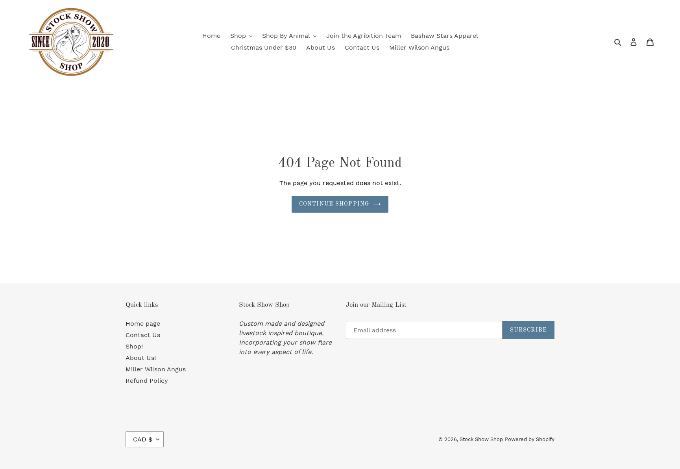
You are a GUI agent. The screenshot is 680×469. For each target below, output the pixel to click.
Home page (143, 323)
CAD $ (142, 439)
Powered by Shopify (529, 439)
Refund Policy (147, 380)
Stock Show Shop (481, 439)
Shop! (134, 346)
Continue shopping (334, 204)
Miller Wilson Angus (156, 369)
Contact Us (143, 335)
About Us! (141, 357)
